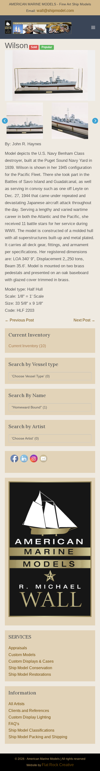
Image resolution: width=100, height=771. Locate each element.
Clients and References (28, 711)
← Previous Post (19, 320)
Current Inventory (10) (27, 346)
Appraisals (17, 648)
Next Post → (84, 320)
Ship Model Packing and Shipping (37, 737)
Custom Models (21, 655)
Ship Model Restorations (29, 674)
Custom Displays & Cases (31, 661)
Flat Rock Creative (58, 765)
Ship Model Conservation (30, 668)
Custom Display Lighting (29, 717)
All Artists (16, 704)
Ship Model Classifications (31, 730)
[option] (50, 75)
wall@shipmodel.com (55, 11)
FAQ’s (13, 724)
